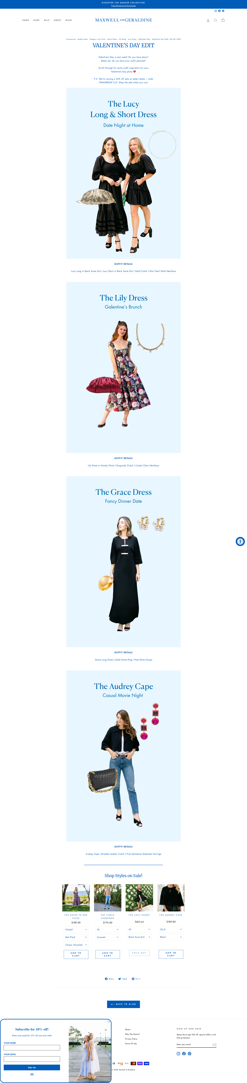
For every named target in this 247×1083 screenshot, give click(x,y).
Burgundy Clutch (124, 465)
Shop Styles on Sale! (123, 875)
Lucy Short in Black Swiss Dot (118, 271)
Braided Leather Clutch (113, 854)
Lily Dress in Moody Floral (101, 465)
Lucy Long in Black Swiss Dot (86, 271)
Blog (69, 20)
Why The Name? (132, 1034)
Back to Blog (125, 1004)
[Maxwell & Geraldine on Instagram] (178, 1053)
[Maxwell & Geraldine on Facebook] (184, 1053)
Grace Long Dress (104, 659)
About (57, 20)
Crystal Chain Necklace (147, 465)
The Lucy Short (139, 915)
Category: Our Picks (97, 39)
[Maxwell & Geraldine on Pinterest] (189, 1053)
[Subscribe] (214, 1044)
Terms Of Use (131, 1043)
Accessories (70, 39)
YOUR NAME (10, 1043)
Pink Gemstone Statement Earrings (144, 854)
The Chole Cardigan (108, 917)
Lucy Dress (132, 39)
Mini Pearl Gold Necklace (163, 271)
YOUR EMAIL (10, 1054)
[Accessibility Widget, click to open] (240, 541)
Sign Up (32, 1067)
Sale (47, 20)
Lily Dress (122, 39)
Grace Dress (112, 39)
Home (25, 20)
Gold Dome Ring (123, 659)
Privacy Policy (131, 1038)
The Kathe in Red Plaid (76, 917)
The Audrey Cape (171, 915)
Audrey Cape (82, 39)
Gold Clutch (141, 271)
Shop (36, 20)
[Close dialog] (108, 1021)
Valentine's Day (144, 39)
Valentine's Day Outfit (160, 39)
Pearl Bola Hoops (143, 659)
